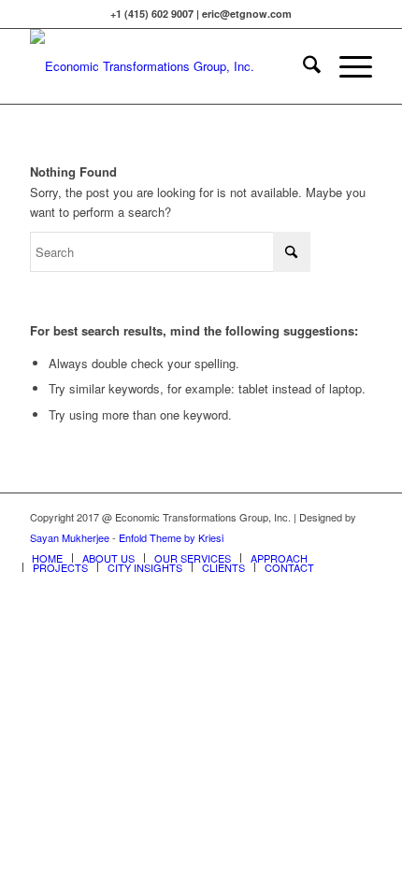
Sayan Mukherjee (69, 537)
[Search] (302, 66)
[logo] (166, 66)
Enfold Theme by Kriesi (171, 537)
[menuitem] (302, 66)
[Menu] (346, 66)
